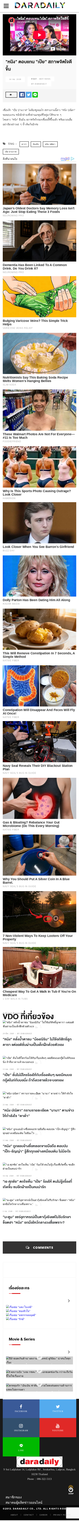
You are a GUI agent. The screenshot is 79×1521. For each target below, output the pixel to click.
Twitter (58, 1411)
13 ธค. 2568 (8, 1069)
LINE (21, 1450)
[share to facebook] (22, 94)
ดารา (24, 144)
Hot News (45, 79)
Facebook (21, 1411)
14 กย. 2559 (15, 79)
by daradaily (24, 1034)
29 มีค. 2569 (8, 1034)
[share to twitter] (29, 94)
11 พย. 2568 (8, 1140)
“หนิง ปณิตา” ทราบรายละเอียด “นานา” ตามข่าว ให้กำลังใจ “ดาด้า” (38, 1113)
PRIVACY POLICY (62, 1515)
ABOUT (14, 1515)
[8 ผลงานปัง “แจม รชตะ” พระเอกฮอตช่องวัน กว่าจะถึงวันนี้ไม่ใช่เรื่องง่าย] (39, 1370)
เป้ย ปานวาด (11, 151)
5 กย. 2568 (7, 1211)
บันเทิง (36, 144)
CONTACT (29, 1515)
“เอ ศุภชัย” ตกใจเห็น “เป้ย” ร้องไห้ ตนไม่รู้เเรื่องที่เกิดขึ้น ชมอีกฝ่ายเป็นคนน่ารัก (37, 1184)
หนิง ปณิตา (50, 144)
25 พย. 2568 (8, 1105)
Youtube (58, 1430)
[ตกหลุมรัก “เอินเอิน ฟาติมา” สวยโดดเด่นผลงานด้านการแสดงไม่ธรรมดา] (39, 1384)
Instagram (21, 1430)
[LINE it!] (35, 94)
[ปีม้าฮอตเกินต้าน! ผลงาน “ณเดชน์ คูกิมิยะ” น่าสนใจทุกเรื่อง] (39, 1357)
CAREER (44, 1515)
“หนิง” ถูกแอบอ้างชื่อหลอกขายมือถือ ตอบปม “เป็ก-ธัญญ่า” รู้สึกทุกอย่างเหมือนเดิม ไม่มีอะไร (37, 1149)
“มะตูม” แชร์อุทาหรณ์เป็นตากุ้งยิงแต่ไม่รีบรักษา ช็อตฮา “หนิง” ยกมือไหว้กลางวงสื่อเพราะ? (37, 1219)
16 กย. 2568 (8, 1176)
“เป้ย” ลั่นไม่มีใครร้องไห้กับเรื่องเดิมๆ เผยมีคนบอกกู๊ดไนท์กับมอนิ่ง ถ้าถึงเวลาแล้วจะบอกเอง (37, 1077)
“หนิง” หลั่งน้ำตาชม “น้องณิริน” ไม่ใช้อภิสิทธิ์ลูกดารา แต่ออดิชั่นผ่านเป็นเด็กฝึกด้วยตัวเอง (37, 1042)
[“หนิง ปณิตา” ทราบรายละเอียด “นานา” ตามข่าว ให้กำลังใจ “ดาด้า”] (39, 1095)
